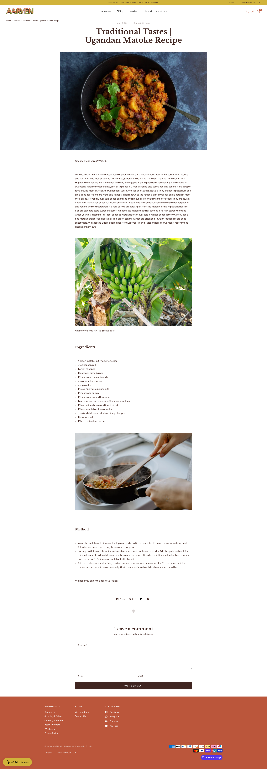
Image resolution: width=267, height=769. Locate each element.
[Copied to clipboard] (149, 599)
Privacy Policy (51, 733)
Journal (148, 11)
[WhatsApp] (142, 599)
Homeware (105, 11)
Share (122, 599)
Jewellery (134, 11)
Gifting (120, 11)
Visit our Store (82, 712)
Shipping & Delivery (53, 716)
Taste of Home (153, 222)
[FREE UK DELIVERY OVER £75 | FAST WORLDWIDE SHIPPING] (133, 2)
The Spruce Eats (105, 330)
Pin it (134, 599)
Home (8, 20)
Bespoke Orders (52, 724)
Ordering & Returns (53, 720)
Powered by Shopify (83, 746)
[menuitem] (106, 11)
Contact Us (49, 712)
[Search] (247, 11)
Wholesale (49, 729)
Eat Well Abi (100, 161)
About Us (160, 11)
